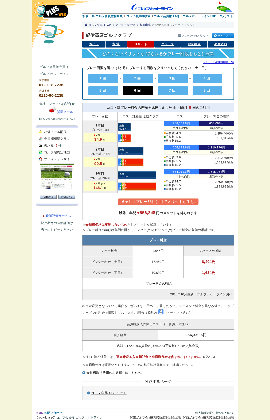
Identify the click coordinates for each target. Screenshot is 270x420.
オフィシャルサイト (58, 159)
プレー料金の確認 (158, 283)
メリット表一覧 (125, 24)
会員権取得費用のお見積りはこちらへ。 (115, 372)
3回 (173, 78)
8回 (207, 90)
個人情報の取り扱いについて (214, 413)
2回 (138, 78)
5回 (103, 90)
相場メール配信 (55, 132)
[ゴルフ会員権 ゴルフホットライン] (51, 12)
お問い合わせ (53, 413)
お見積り (194, 44)
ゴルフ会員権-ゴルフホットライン (79, 417)
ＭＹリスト (225, 35)
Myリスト (226, 16)
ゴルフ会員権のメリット (109, 393)
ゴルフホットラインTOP (199, 16)
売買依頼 (220, 44)
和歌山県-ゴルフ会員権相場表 (102, 16)
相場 (116, 44)
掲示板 (49, 145)
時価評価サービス (58, 215)
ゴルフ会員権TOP (99, 24)
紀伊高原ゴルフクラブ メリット (175, 24)
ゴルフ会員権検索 (138, 16)
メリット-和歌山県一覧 (218, 62)
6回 (138, 90)
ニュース (167, 44)
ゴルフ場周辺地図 (57, 152)
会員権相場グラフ (57, 138)
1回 (103, 78)
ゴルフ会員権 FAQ (166, 16)
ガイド (94, 44)
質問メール (65, 112)
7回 (173, 90)
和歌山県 (145, 24)
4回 (207, 78)
